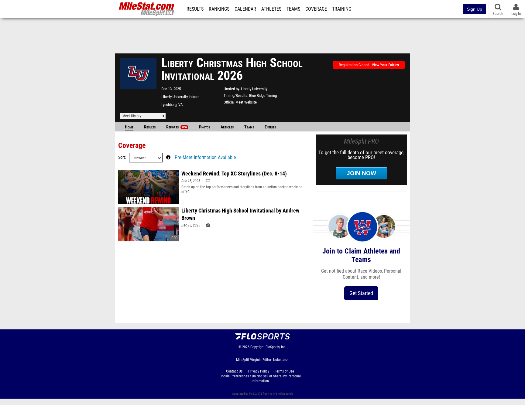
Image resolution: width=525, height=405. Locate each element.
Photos (204, 127)
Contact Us (234, 371)
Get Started (361, 293)
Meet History (131, 116)
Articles (227, 127)
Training (341, 9)
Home (129, 127)
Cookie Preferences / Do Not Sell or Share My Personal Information (260, 378)
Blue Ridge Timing (263, 95)
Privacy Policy (258, 371)
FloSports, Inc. (276, 347)
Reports (176, 127)
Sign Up (474, 9)
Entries (270, 127)
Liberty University (254, 89)
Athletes (271, 9)
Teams (293, 9)
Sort (121, 157)
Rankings (219, 9)
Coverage (316, 9)
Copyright (257, 347)
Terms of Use (284, 371)
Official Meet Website (240, 102)
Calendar (245, 9)
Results (195, 9)
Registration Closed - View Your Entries (369, 65)
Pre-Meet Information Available (205, 157)
